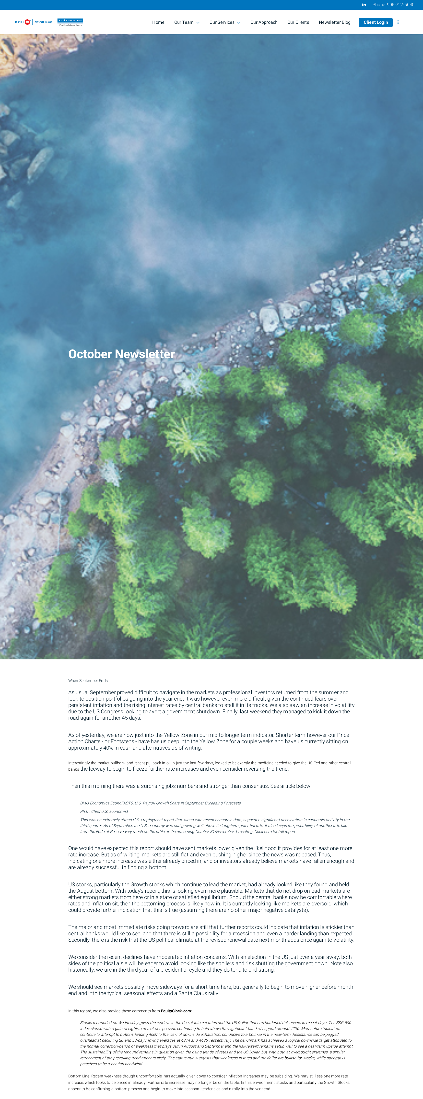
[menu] (398, 22)
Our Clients (298, 22)
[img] (211, 329)
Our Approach (264, 22)
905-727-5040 (400, 4)
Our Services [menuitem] (222, 23)
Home (158, 22)
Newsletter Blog (335, 22)
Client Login (376, 22)
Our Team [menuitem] (184, 23)
